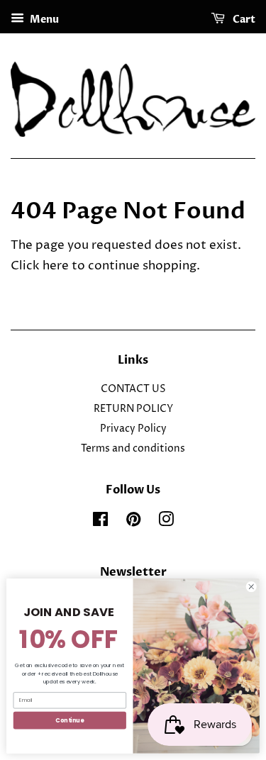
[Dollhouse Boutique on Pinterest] (133, 522)
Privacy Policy (133, 429)
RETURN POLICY (133, 409)
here (56, 265)
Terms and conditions (133, 449)
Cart (243, 19)
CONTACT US (133, 389)
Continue (69, 720)
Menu (43, 19)
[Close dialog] (251, 587)
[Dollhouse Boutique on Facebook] (100, 522)
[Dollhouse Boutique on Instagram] (166, 522)
